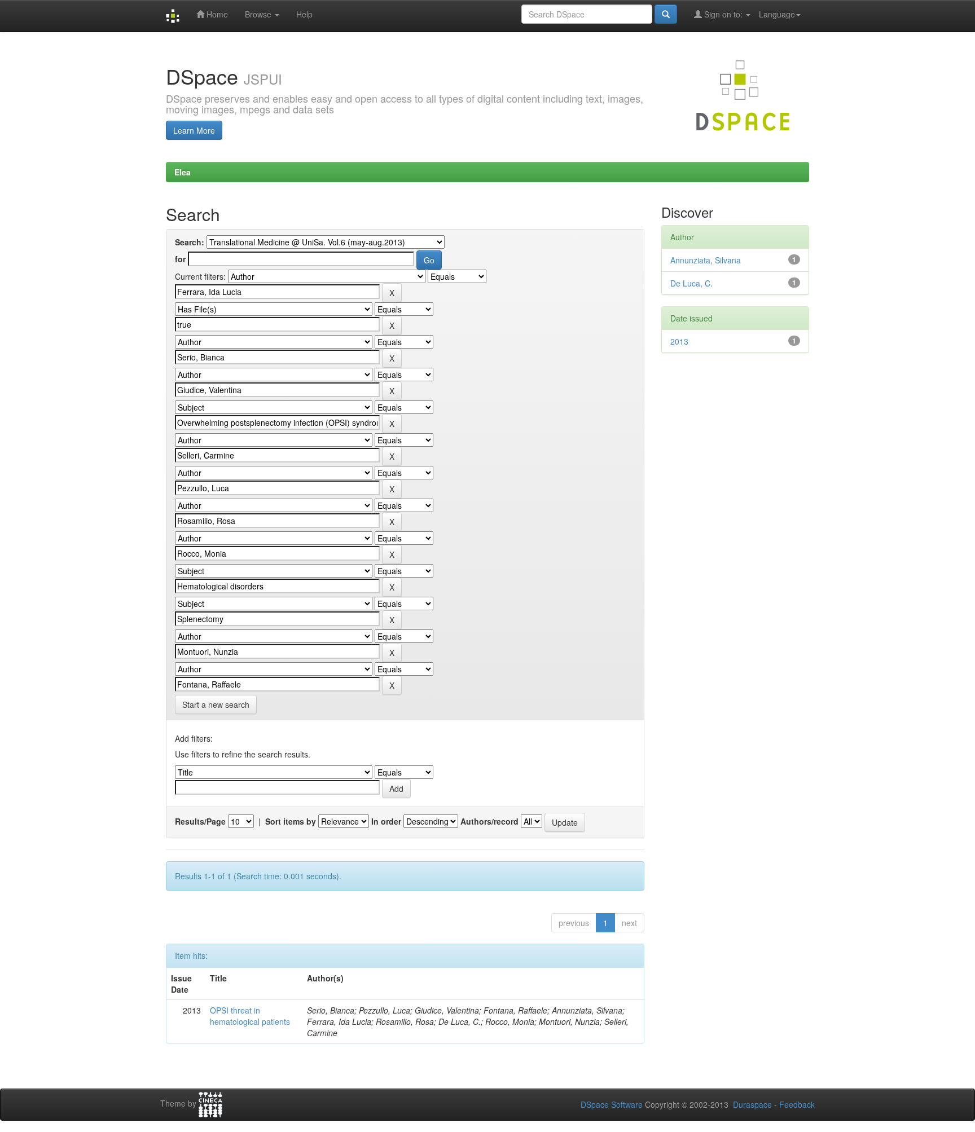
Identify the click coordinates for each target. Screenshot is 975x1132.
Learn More (194, 130)
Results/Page (200, 821)
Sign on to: (723, 14)
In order (386, 821)
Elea (182, 172)
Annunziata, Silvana (705, 260)
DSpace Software (612, 1104)
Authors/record (489, 821)
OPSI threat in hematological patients (250, 1016)
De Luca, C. (691, 283)
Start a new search (215, 704)
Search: (189, 242)
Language (777, 14)
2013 (679, 341)
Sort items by (290, 821)
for (180, 259)
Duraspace (752, 1104)
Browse (259, 14)
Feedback (797, 1104)
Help (304, 14)
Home (216, 14)
